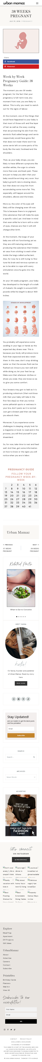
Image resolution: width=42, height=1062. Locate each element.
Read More (21, 683)
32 (11, 502)
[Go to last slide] (9, 592)
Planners (6, 983)
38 (11, 506)
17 (30, 492)
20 (12, 495)
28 (23, 499)
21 (17, 495)
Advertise (7, 958)
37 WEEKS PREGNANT (8, 548)
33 (17, 502)
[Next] (32, 592)
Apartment (7, 936)
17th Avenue (33, 1058)
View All (6, 990)
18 (36, 492)
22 (23, 495)
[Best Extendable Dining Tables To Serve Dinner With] (21, 896)
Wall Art (6, 987)
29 (30, 499)
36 (35, 502)
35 (29, 502)
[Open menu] (37, 3)
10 (23, 488)
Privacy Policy (26, 1039)
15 (17, 492)
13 (6, 492)
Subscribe (21, 735)
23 (29, 495)
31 (6, 502)
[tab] (16, 616)
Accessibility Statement (21, 1044)
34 (23, 502)
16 (24, 492)
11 (30, 488)
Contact (6, 965)
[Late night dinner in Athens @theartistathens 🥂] (21, 872)
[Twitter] (11, 1029)
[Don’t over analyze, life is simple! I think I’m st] (8, 872)
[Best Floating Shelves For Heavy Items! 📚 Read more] (8, 896)
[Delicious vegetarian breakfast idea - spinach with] (33, 884)
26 (12, 499)
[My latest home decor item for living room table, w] (21, 884)
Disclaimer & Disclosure (21, 1042)
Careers (6, 961)
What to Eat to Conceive (21, 609)
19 (6, 495)
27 (17, 499)
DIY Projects (8, 940)
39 (17, 506)
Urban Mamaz (18, 532)
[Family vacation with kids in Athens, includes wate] (8, 884)
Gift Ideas (7, 943)
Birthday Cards (9, 980)
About (6, 955)
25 (6, 499)
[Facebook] (7, 1029)
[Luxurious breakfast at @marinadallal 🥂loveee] (33, 872)
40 (24, 506)
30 (35, 499)
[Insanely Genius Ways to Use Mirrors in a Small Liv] (33, 896)
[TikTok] (14, 1029)
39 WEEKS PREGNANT (34, 548)
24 (35, 495)
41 (30, 506)
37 (6, 506)
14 (12, 492)
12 (36, 488)
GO (21, 1021)
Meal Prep (7, 933)
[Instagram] (4, 1029)
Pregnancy (27, 21)
